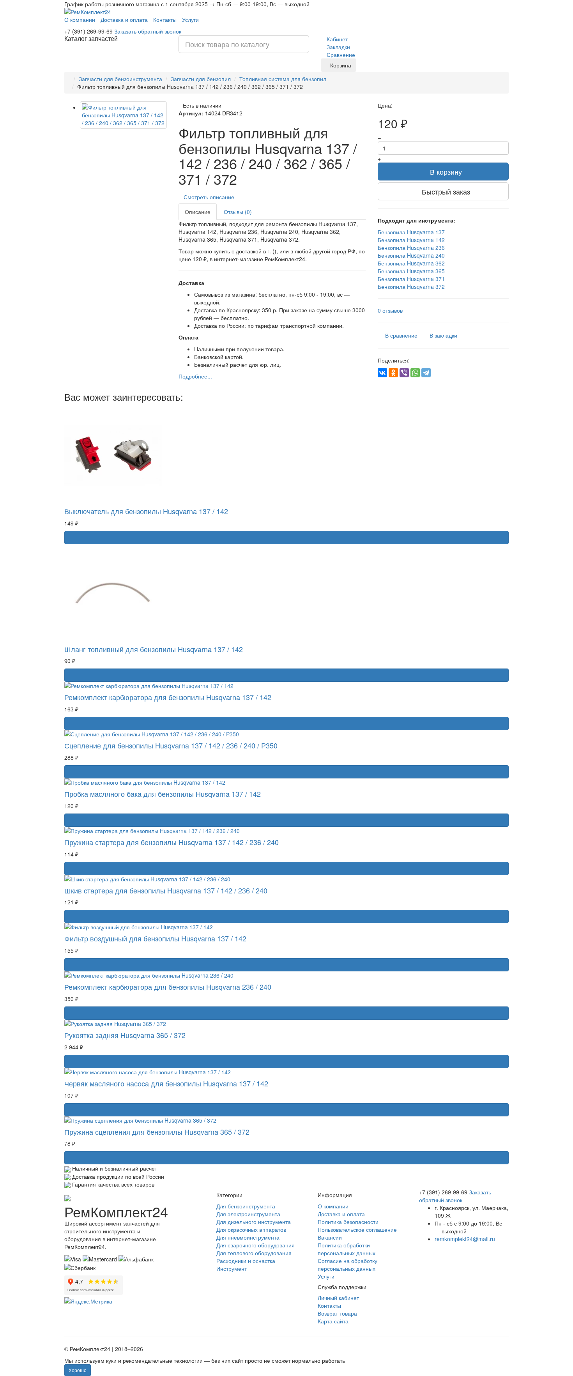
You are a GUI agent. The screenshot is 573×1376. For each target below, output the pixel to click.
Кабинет (336, 39)
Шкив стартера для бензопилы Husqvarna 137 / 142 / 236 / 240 (165, 890)
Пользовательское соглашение (357, 1229)
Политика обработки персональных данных (346, 1249)
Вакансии (330, 1237)
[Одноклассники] (393, 372)
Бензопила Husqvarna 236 (411, 247)
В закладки (443, 335)
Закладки (337, 47)
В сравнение (401, 335)
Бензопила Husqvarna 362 (411, 263)
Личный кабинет (338, 1298)
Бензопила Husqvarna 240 (411, 255)
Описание (197, 212)
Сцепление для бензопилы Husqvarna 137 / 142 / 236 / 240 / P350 (171, 745)
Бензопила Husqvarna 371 (411, 279)
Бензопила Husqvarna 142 (411, 240)
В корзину (446, 171)
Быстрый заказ (446, 191)
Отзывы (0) (238, 212)
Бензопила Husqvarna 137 (411, 232)
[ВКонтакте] (382, 372)
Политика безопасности (348, 1222)
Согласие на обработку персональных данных (347, 1264)
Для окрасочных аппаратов (251, 1229)
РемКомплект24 (116, 1211)
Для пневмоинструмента (247, 1237)
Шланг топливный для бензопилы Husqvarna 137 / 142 (153, 649)
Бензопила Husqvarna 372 (411, 286)
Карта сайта (333, 1321)
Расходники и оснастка (245, 1261)
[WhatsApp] (415, 372)
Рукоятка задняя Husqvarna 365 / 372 (125, 1035)
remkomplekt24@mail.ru (465, 1239)
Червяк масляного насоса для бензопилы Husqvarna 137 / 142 (166, 1083)
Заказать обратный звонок (147, 31)
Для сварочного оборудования (255, 1245)
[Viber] (404, 372)
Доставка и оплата (124, 19)
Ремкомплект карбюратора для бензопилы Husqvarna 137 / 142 (167, 697)
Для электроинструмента (248, 1214)
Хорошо (78, 1370)
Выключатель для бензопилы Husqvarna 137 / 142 (146, 511)
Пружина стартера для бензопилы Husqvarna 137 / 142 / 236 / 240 (171, 842)
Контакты (165, 19)
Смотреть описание (210, 197)
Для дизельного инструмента (253, 1222)
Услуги (190, 19)
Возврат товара (337, 1313)
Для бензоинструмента (245, 1206)
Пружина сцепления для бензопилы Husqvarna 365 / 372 (156, 1132)
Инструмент (231, 1268)
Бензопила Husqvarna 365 (411, 271)
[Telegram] (426, 372)
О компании (79, 19)
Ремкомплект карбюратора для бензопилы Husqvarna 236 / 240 (167, 987)
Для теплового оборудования (254, 1253)
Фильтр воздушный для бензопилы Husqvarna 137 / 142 (155, 938)
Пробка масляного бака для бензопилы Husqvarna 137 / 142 (162, 794)
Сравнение (340, 54)
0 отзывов (390, 310)
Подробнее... (195, 376)
